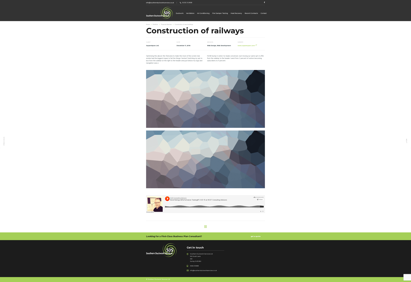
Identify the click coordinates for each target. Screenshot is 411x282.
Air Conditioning (203, 13)
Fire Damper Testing (220, 13)
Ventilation (190, 13)
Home (148, 24)
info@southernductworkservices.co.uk (160, 3)
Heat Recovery (236, 13)
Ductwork (179, 13)
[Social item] (264, 2)
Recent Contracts (251, 13)
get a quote (256, 236)
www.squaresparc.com (246, 45)
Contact (264, 13)
